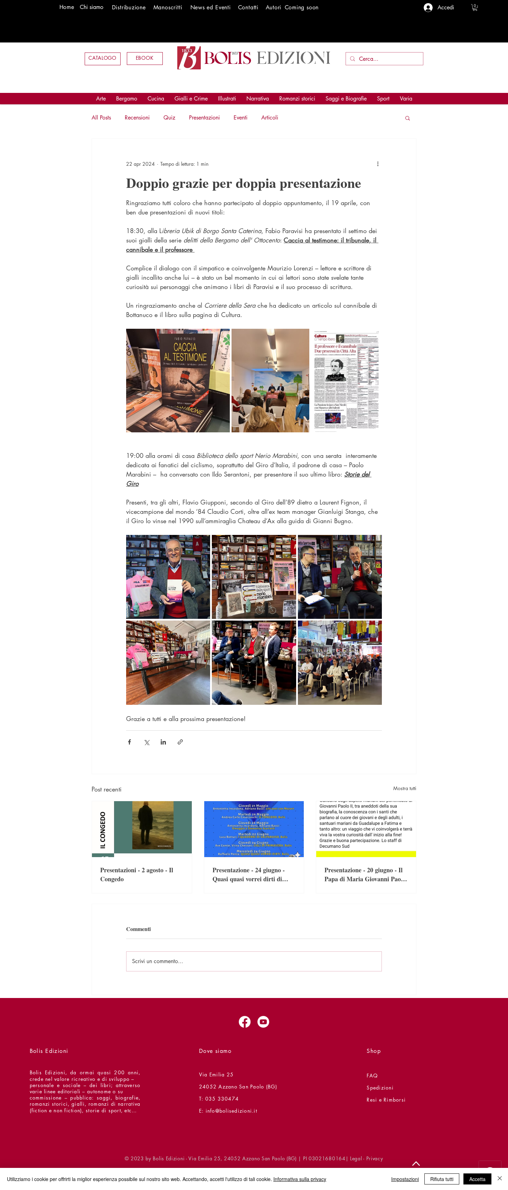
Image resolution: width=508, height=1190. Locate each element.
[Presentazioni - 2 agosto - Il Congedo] (142, 829)
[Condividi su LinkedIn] (163, 742)
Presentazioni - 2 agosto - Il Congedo (136, 874)
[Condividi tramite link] (180, 742)
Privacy (374, 1158)
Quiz (169, 117)
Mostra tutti (404, 788)
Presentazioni (204, 117)
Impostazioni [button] (405, 1178)
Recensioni (137, 117)
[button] (475, 7)
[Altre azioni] (378, 164)
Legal (356, 1158)
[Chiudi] (500, 1178)
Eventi (240, 117)
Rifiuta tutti (441, 1178)
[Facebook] (245, 1022)
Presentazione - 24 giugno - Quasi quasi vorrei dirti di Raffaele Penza (249, 874)
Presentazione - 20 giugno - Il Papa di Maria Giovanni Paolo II (365, 874)
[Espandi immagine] (178, 380)
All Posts (101, 117)
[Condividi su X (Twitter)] (146, 742)
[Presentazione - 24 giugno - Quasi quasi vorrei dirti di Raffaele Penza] (254, 829)
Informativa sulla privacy (299, 1178)
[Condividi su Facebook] (129, 742)
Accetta (477, 1178)
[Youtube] (263, 1022)
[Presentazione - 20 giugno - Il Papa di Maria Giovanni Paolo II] (366, 829)
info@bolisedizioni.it (231, 1110)
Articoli (269, 117)
